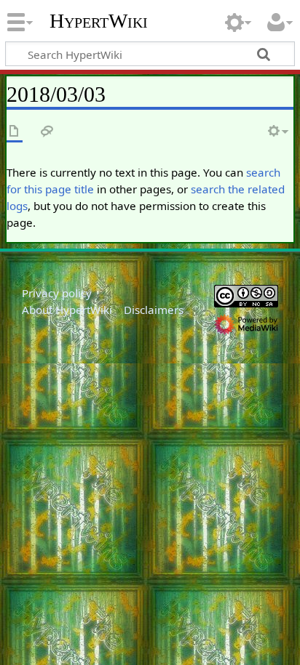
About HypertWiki (67, 309)
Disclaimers (153, 309)
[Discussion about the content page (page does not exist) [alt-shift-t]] (47, 132)
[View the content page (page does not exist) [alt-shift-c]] (15, 132)
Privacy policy (57, 293)
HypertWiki (99, 21)
